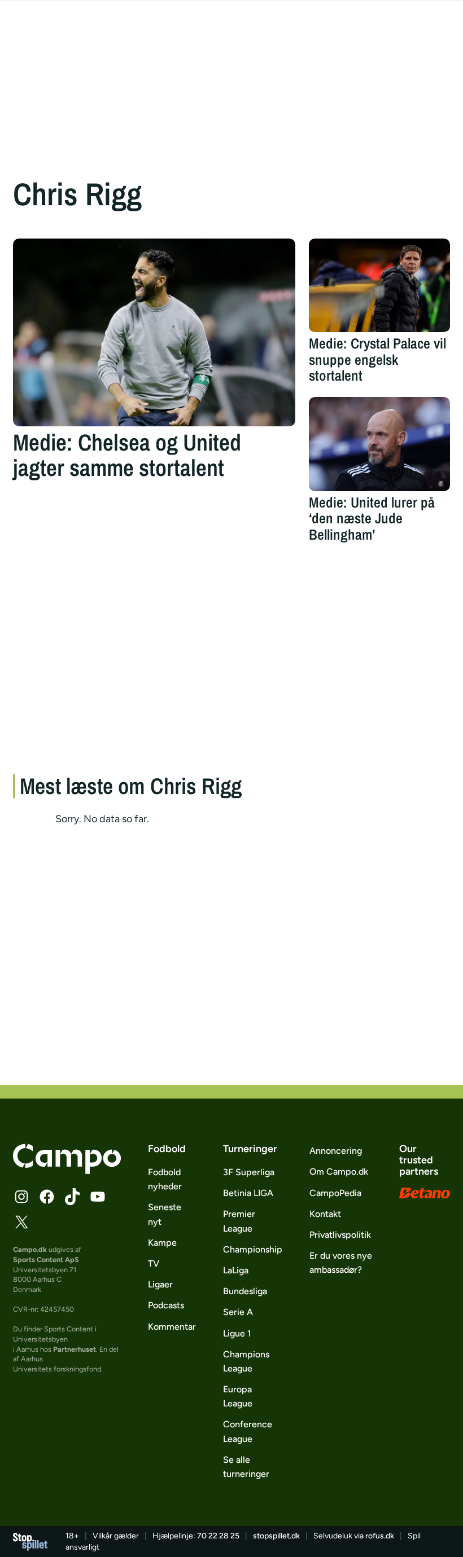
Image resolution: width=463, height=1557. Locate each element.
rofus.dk (379, 1536)
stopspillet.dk (276, 1536)
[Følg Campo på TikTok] (72, 1196)
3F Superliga (248, 1172)
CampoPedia (335, 1193)
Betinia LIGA (248, 1193)
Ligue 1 (237, 1333)
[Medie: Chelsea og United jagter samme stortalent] (154, 332)
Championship (252, 1249)
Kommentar (172, 1326)
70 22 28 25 (218, 1536)
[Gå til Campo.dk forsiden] (67, 1171)
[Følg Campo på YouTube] (97, 1196)
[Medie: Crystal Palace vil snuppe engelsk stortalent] (379, 286)
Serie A (238, 1312)
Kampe (162, 1242)
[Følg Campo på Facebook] (46, 1196)
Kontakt (325, 1213)
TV (153, 1263)
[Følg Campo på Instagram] (21, 1196)
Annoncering (335, 1150)
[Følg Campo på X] (21, 1222)
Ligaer (160, 1284)
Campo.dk (30, 1249)
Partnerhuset (74, 1349)
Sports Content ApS (46, 1259)
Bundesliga (245, 1291)
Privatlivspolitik (340, 1234)
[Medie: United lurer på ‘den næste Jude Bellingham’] (379, 444)
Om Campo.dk (338, 1171)
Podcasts (166, 1305)
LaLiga (235, 1270)
